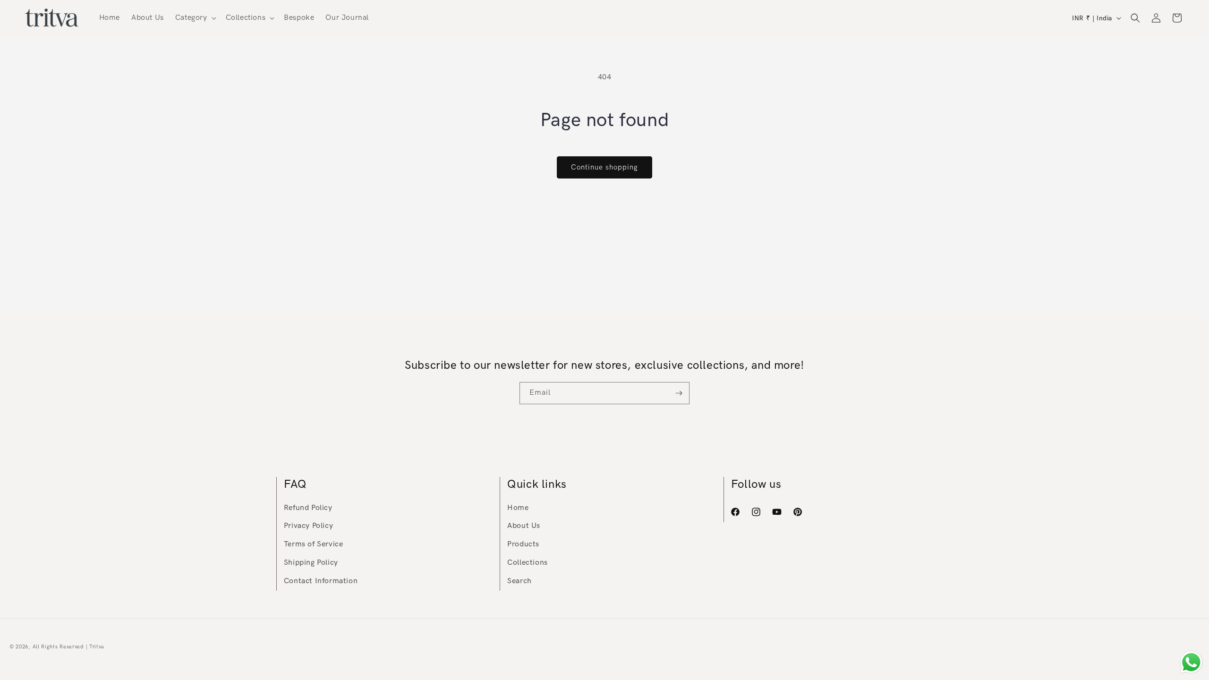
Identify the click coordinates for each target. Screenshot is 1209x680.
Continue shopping (604, 167)
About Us (523, 525)
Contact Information (321, 581)
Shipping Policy (311, 562)
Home (517, 507)
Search (519, 581)
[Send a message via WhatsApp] (1191, 662)
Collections (527, 562)
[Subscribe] (678, 393)
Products (523, 544)
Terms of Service (313, 544)
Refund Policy (308, 507)
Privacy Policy (308, 525)
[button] (195, 18)
